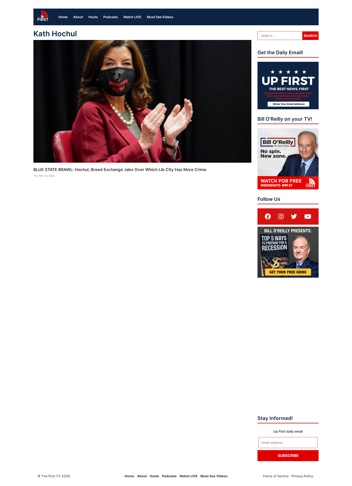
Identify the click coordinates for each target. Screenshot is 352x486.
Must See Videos (160, 17)
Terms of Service (276, 476)
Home (63, 17)
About (78, 17)
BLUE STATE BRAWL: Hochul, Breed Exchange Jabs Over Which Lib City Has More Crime (119, 169)
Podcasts (110, 17)
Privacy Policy (302, 476)
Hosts (93, 17)
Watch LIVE (132, 17)
